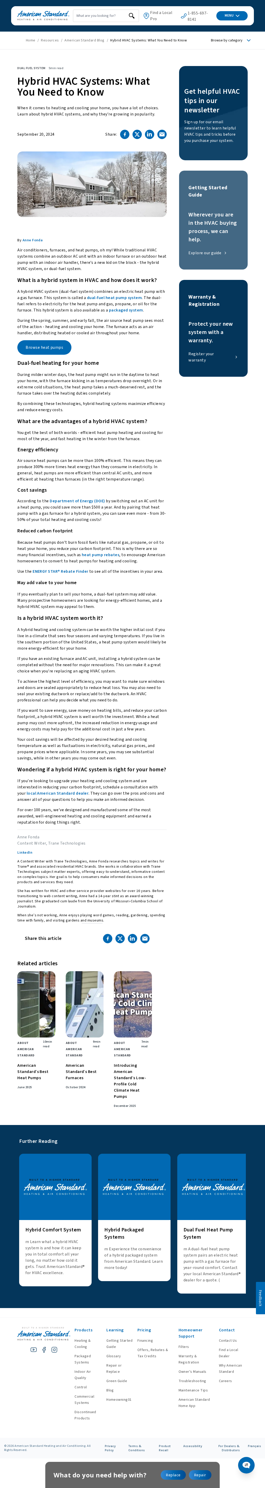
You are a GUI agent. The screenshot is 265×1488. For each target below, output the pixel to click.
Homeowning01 (119, 1399)
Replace (173, 1474)
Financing (145, 1340)
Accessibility (192, 1446)
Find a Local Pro (161, 16)
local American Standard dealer (58, 793)
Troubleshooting (192, 1381)
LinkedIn (24, 852)
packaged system (126, 310)
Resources (50, 40)
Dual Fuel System (31, 68)
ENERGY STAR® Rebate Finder (60, 571)
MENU (229, 15)
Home (30, 40)
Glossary (113, 1356)
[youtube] (34, 1350)
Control (81, 1387)
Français (254, 1446)
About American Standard (25, 1049)
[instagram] (54, 1350)
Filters (184, 1346)
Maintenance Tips (193, 1390)
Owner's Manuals (193, 1371)
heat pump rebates (100, 555)
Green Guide (116, 1381)
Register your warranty (201, 357)
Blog (110, 1390)
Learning (115, 1330)
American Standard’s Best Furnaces (81, 1072)
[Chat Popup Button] (246, 1465)
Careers (225, 1381)
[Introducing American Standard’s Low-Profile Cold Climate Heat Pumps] (133, 1004)
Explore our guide (204, 253)
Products (83, 1330)
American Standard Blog (84, 40)
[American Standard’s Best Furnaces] (85, 1004)
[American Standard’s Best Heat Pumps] (36, 1004)
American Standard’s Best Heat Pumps (32, 1072)
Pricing (144, 1330)
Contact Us (228, 1340)
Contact (227, 1330)
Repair (200, 1474)
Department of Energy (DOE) (77, 501)
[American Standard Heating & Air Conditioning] (43, 16)
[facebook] (44, 1350)
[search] (132, 16)
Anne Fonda (33, 240)
